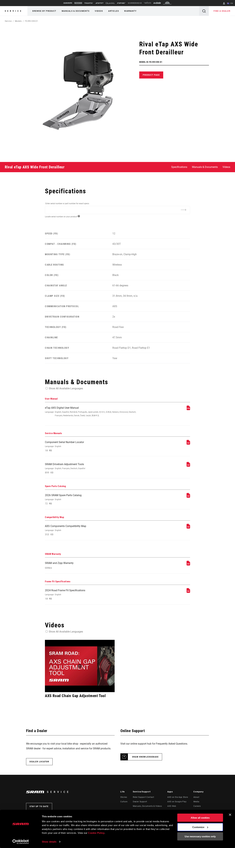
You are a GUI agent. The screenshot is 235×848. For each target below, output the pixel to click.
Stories (123, 797)
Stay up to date (39, 806)
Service (14, 11)
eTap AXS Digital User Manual (90, 411)
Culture (123, 802)
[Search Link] (204, 11)
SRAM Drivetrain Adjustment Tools (65, 468)
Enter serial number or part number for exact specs (67, 203)
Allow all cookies (200, 817)
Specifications (179, 167)
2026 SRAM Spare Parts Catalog (63, 499)
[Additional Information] (183, 210)
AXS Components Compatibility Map (65, 530)
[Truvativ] (88, 3)
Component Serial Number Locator (64, 446)
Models (18, 21)
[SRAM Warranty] (188, 564)
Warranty (130, 11)
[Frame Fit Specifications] (188, 591)
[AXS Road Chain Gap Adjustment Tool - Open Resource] (80, 666)
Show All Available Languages (66, 388)
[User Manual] (188, 409)
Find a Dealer (222, 11)
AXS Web (171, 806)
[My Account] (224, 3)
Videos (99, 11)
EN (231, 3)
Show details (49, 841)
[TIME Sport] (121, 3)
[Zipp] (99, 3)
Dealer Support (140, 802)
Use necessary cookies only (200, 836)
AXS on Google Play (177, 802)
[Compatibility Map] (188, 527)
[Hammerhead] (135, 3)
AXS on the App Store (177, 797)
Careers (197, 806)
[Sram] (67, 3)
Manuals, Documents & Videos (147, 806)
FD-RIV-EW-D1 (31, 21)
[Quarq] (110, 3)
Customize (198, 827)
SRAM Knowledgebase (145, 757)
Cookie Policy (96, 833)
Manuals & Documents (76, 11)
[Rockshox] (78, 3)
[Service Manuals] (188, 443)
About (196, 797)
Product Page (151, 75)
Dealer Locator (39, 762)
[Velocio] (147, 3)
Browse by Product (44, 11)
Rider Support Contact (143, 797)
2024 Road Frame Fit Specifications (65, 594)
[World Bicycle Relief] (167, 3)
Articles (113, 11)
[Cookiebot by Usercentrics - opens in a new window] (21, 841)
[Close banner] (230, 815)
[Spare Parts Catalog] (188, 496)
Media (196, 802)
